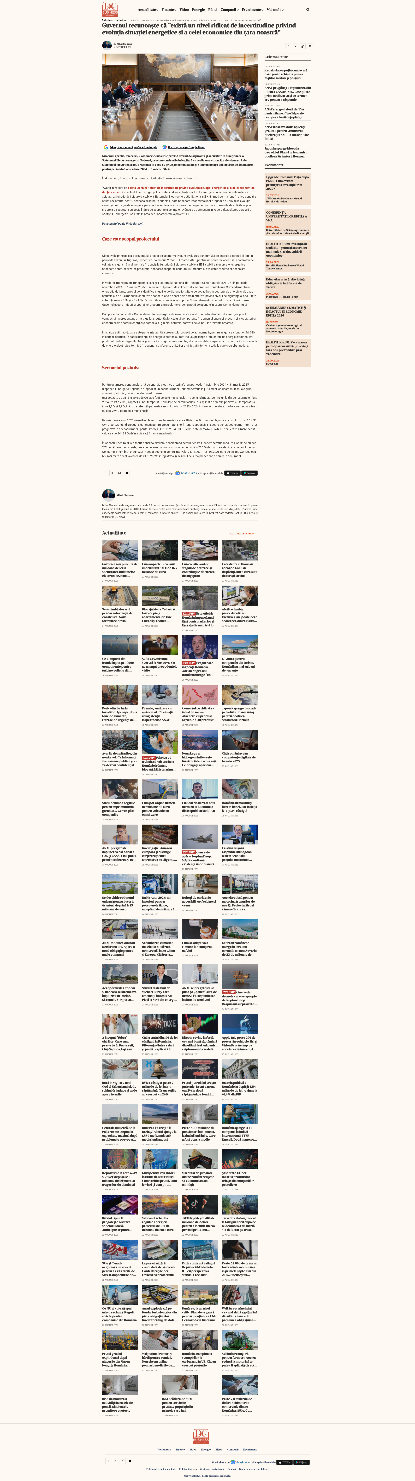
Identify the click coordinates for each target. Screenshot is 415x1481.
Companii (228, 9)
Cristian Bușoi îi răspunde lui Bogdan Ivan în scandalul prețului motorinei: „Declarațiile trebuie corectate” (237, 854)
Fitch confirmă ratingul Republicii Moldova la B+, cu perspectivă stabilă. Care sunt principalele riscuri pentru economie (198, 1269)
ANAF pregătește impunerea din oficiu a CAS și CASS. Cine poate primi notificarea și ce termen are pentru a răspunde (119, 854)
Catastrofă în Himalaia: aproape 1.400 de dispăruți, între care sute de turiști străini (239, 570)
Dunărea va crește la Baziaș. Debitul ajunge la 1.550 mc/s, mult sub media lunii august (159, 1133)
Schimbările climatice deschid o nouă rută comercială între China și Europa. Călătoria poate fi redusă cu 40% (158, 948)
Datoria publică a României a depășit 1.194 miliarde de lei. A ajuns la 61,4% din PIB (239, 1088)
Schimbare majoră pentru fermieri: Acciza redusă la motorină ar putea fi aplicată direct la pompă (239, 1359)
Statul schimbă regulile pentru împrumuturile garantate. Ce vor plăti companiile (118, 808)
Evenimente (251, 9)
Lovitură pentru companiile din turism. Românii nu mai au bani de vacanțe (238, 664)
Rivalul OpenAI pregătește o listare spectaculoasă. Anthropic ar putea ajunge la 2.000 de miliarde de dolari (116, 1224)
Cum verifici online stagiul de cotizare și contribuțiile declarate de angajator (198, 570)
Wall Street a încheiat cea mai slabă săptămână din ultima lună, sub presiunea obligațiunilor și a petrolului (239, 1314)
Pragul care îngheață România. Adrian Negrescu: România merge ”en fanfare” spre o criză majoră (197, 669)
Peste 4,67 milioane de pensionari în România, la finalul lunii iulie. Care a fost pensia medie (199, 1133)
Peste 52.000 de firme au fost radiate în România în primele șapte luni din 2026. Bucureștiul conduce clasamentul (239, 1269)
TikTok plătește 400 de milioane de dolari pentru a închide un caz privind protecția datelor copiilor (198, 1224)
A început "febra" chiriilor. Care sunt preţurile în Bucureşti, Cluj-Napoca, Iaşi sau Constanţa (118, 1043)
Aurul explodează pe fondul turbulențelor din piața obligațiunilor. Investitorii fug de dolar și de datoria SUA (159, 1314)
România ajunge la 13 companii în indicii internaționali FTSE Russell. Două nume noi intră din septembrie (238, 1133)
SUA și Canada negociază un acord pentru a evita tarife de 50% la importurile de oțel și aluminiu (118, 1269)
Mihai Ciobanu (124, 43)
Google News (189, 473)
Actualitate (147, 9)
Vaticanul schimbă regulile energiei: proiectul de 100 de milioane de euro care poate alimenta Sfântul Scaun (158, 1224)
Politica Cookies (188, 1469)
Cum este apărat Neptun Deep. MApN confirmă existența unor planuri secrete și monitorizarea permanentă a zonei (200, 858)
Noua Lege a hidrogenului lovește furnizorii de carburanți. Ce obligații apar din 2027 (199, 759)
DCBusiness (107, 20)
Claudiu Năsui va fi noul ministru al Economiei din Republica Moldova (198, 807)
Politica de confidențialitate (161, 1469)
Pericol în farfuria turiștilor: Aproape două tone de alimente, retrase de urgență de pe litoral (119, 714)
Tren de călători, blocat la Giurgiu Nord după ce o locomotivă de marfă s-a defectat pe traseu (239, 1224)
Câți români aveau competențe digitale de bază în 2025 (239, 757)
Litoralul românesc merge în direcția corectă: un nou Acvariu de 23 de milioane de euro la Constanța (239, 948)
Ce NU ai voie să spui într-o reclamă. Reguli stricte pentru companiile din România (119, 1314)
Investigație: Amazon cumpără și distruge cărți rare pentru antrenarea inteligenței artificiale (158, 854)
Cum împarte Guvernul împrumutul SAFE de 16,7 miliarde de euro (159, 568)
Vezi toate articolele (241, 533)
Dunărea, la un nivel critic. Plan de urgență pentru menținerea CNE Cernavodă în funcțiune (199, 1314)
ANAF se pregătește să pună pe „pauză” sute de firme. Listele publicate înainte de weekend (199, 994)
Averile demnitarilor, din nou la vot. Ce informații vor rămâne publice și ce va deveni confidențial (119, 759)
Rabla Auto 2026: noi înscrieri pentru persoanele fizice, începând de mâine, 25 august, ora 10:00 (158, 903)
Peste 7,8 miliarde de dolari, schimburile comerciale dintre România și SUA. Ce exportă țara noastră (237, 1404)
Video (184, 9)
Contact (232, 1469)
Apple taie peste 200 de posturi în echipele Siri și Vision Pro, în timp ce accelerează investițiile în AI (239, 1043)
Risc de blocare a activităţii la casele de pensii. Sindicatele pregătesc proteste (117, 1404)
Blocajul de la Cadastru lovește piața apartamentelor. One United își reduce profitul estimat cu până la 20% (159, 615)
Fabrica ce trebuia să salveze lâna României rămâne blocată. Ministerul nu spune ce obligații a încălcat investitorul (158, 763)
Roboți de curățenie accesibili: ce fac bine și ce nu (199, 901)
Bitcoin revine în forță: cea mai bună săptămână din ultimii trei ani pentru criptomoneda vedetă (199, 1043)
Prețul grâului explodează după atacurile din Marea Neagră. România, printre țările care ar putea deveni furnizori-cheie (118, 1359)
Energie (198, 9)
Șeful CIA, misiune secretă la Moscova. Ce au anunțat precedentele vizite (159, 664)
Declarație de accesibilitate (254, 1469)
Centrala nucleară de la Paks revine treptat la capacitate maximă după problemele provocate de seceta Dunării (119, 1133)
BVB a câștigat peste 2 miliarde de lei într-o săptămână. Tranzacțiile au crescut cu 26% (159, 1088)
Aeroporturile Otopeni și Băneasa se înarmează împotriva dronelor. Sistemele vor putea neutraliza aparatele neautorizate (119, 994)
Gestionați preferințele (212, 1469)
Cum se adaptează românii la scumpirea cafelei (197, 947)
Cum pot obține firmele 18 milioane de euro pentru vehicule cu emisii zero (159, 808)
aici (140, 223)
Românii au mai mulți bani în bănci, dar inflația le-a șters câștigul (239, 807)
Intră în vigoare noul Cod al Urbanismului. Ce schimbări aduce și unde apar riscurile (119, 1088)
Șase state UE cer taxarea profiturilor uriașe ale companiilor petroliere (238, 1179)
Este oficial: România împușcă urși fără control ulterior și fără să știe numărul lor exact (198, 619)
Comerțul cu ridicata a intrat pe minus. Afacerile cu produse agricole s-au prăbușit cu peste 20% (198, 714)
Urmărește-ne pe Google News (186, 147)
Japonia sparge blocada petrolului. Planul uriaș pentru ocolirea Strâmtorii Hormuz (239, 714)
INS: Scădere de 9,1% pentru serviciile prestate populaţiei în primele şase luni (177, 1404)
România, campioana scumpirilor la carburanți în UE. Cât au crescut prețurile (199, 1359)
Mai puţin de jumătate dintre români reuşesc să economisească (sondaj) (198, 1179)
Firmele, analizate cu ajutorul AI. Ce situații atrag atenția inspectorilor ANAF (157, 714)
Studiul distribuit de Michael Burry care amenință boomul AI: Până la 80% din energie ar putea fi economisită (159, 994)
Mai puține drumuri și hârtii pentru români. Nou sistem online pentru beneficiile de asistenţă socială (157, 1359)
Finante (168, 9)
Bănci (212, 9)
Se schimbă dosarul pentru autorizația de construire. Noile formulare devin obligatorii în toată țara (118, 615)
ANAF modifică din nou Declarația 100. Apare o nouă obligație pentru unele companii (118, 948)
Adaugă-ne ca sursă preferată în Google (133, 147)
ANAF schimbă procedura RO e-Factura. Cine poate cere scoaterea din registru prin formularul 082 (239, 615)
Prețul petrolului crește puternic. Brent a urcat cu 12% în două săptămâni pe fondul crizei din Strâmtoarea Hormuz (199, 1088)
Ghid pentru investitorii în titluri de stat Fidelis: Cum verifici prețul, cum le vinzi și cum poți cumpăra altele (159, 1179)
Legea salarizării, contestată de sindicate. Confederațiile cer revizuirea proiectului (159, 1269)
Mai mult (274, 9)
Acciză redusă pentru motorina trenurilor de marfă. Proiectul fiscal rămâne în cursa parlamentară (238, 903)
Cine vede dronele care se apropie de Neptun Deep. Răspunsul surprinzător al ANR (239, 998)
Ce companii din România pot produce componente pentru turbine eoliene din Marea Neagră (118, 664)
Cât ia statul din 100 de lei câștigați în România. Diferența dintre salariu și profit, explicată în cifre (160, 1043)
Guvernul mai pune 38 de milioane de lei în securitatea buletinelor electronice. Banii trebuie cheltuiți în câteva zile (120, 570)
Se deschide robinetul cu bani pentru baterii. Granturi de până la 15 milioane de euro (118, 903)
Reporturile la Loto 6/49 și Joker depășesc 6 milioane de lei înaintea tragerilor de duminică (119, 1179)
